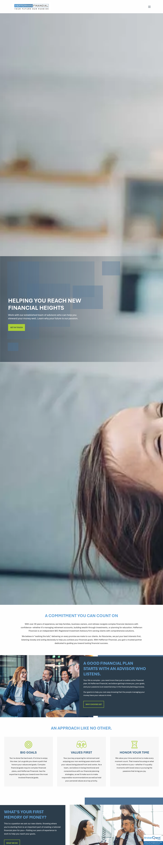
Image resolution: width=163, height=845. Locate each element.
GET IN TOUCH (16, 327)
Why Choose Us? (94, 704)
